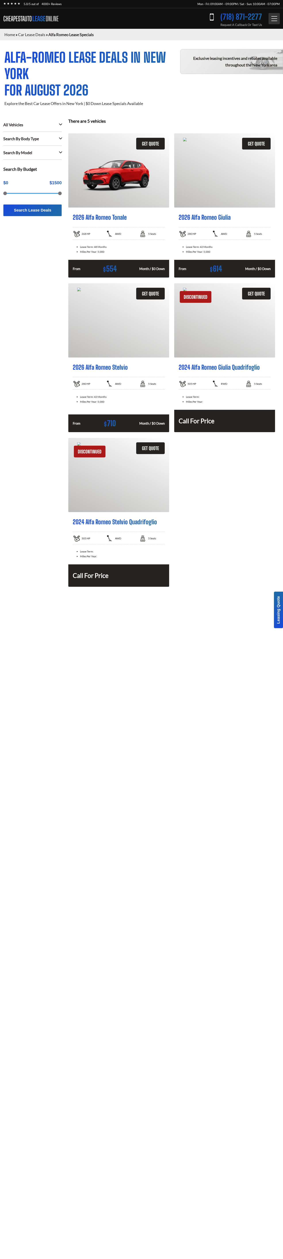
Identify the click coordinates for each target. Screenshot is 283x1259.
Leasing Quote (278, 610)
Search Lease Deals (32, 210)
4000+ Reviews (52, 4)
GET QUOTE (150, 143)
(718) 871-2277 (241, 16)
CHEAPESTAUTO (31, 19)
